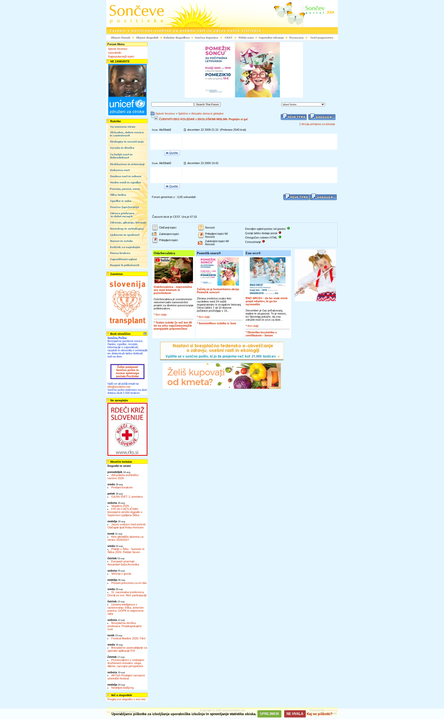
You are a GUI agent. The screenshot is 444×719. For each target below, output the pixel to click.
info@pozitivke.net (118, 386)
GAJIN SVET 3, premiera (127, 496)
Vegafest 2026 (120, 505)
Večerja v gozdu (121, 573)
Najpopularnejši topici (121, 56)
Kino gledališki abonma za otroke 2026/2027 (125, 538)
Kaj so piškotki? (319, 714)
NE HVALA (294, 714)
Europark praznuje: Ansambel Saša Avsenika (123, 563)
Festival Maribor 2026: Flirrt (128, 638)
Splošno (183, 113)
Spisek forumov (117, 48)
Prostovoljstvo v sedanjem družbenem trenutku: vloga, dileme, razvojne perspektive (125, 663)
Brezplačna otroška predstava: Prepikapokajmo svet (124, 626)
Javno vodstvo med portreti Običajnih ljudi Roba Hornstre (126, 526)
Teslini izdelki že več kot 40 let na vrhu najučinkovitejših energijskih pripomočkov (173, 325)
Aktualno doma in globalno (207, 113)
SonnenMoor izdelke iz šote (217, 323)
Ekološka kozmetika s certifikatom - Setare (261, 334)
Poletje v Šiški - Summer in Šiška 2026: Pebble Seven (125, 550)
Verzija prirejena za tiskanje (318, 124)
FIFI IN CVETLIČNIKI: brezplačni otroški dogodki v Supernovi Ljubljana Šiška (124, 512)
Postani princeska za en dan (129, 582)
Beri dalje (161, 314)
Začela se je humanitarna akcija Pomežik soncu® (218, 291)
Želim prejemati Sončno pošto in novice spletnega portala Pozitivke (127, 371)
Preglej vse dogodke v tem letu (126, 699)
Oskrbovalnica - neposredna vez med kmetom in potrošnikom (173, 290)
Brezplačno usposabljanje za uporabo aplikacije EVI (127, 649)
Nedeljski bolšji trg (122, 687)
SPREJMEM (269, 714)
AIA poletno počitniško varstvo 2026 (122, 477)
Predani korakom (122, 487)
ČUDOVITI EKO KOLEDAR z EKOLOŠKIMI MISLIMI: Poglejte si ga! (203, 119)
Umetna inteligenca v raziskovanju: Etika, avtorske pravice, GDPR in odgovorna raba (125, 609)
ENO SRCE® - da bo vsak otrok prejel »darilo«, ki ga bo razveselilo (267, 301)
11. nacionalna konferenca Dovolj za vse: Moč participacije (127, 594)
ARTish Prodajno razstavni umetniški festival (126, 677)
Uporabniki (114, 52)
